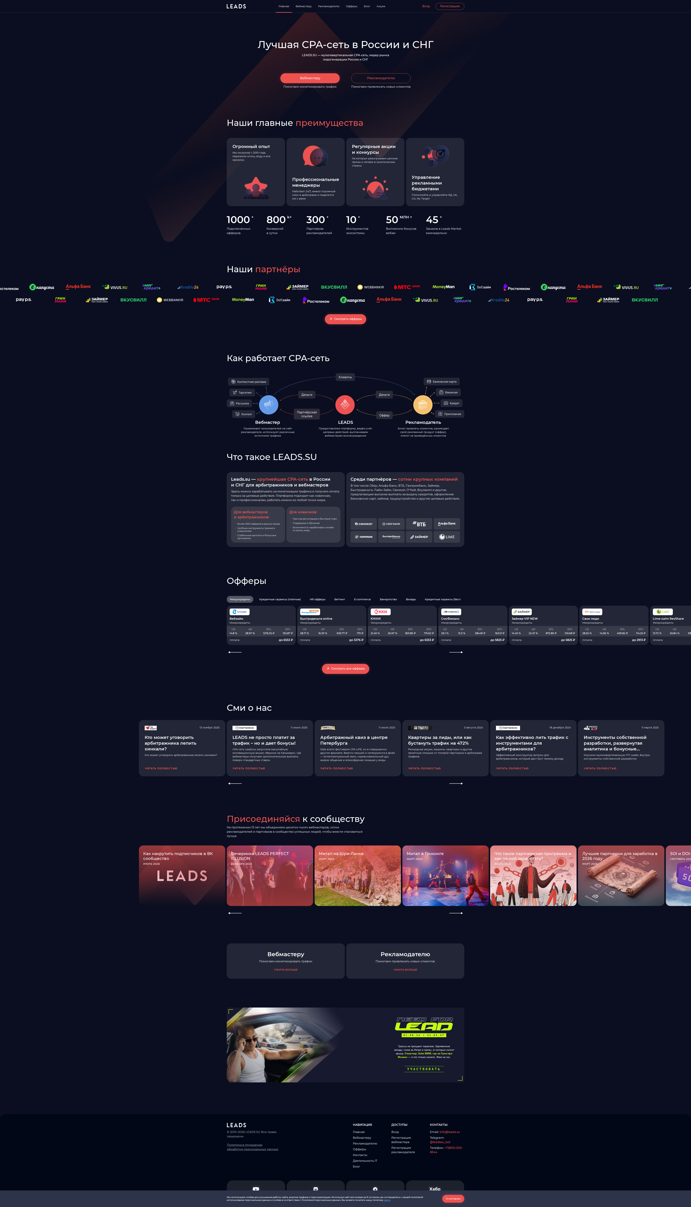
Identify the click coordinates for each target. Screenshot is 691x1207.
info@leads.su (450, 1132)
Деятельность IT (365, 1161)
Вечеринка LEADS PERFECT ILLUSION (260, 856)
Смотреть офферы (348, 319)
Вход (426, 6)
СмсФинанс (450, 618)
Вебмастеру (304, 6)
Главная (284, 6)
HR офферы (317, 599)
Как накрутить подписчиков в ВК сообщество (178, 856)
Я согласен (453, 1198)
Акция (381, 6)
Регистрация (450, 6)
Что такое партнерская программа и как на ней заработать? (532, 856)
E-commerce (362, 599)
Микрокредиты (240, 599)
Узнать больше (286, 969)
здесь (387, 1200)
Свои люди (590, 618)
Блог (367, 6)
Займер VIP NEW (525, 618)
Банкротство (388, 599)
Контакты (360, 1155)
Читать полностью (161, 768)
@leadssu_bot (440, 1142)
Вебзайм (236, 618)
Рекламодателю (328, 6)
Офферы (351, 6)
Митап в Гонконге (425, 853)
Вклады (411, 599)
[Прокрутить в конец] (461, 599)
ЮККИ (376, 618)
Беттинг (339, 599)
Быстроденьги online (316, 618)
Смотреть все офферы (348, 668)
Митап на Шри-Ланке (341, 853)
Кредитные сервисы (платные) (280, 599)
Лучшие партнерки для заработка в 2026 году (620, 856)
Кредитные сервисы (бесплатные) (448, 599)
